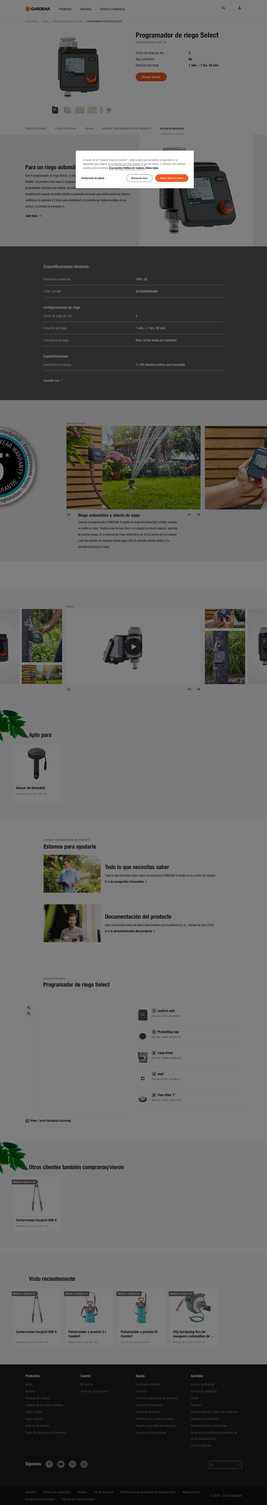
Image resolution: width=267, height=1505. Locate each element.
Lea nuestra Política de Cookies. (127, 168)
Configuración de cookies (92, 177)
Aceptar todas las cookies (171, 177)
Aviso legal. (152, 168)
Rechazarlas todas (139, 177)
